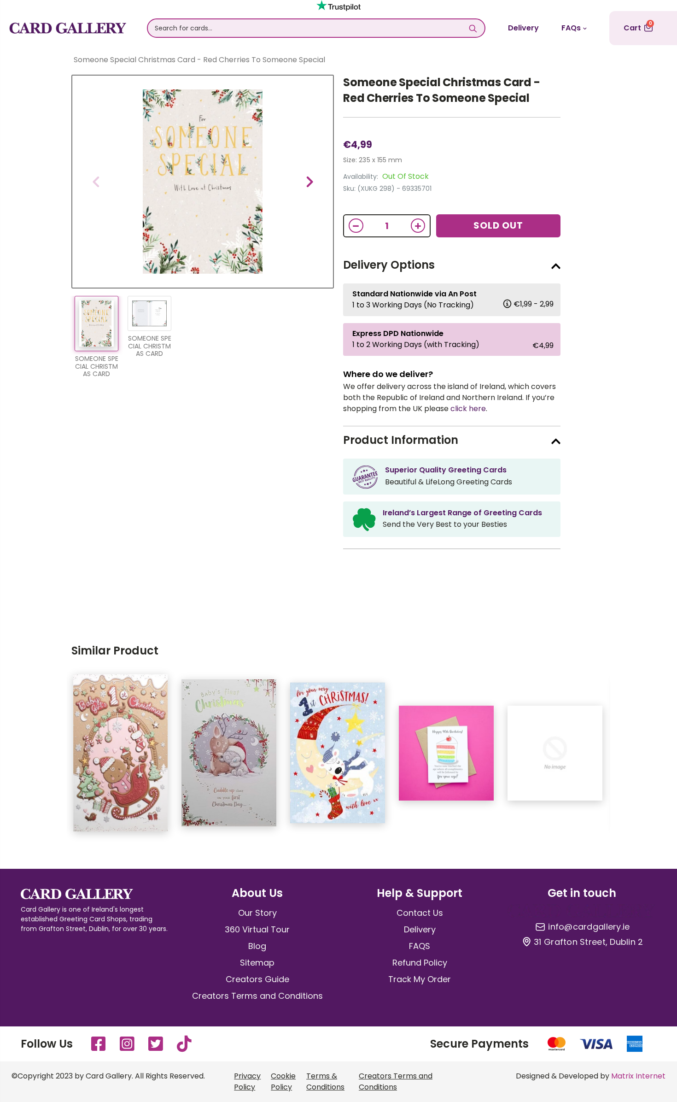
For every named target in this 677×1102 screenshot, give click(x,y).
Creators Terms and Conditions (257, 996)
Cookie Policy (283, 1081)
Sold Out (498, 225)
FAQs (571, 28)
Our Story (257, 913)
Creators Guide (257, 979)
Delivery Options (389, 264)
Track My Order (419, 979)
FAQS (419, 946)
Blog (257, 946)
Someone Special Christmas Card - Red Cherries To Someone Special (441, 90)
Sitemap (257, 962)
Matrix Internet (638, 1076)
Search (473, 28)
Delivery (523, 28)
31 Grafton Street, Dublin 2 (588, 942)
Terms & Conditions (325, 1081)
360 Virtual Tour (257, 929)
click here (468, 408)
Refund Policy (419, 962)
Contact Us (420, 913)
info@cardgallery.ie (589, 927)
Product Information (400, 440)
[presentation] (96, 181)
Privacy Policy (247, 1081)
